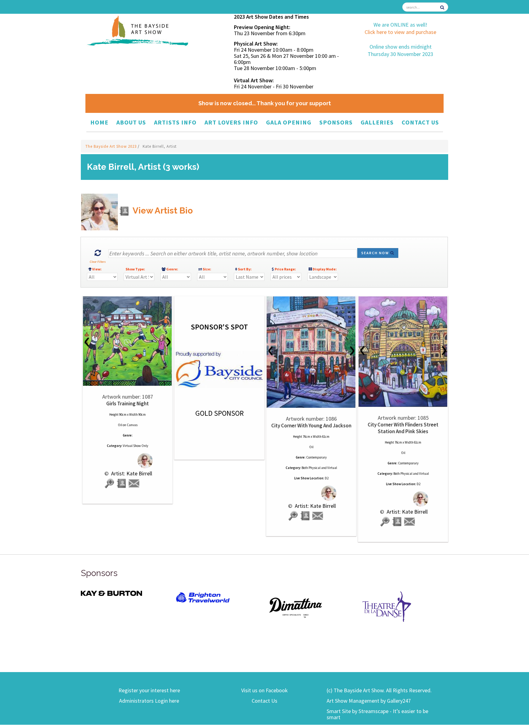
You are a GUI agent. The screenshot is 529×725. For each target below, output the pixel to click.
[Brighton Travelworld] (203, 597)
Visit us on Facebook (264, 690)
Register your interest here (149, 690)
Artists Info (175, 122)
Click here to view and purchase (400, 31)
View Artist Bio (162, 211)
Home (99, 122)
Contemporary (316, 457)
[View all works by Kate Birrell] (127, 460)
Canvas (132, 425)
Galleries (377, 122)
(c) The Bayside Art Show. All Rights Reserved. (379, 690)
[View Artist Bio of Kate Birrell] (122, 483)
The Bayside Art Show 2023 (111, 146)
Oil (120, 425)
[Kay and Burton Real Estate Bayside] (111, 593)
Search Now (375, 253)
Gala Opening (288, 122)
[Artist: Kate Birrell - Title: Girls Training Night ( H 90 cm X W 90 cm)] (127, 341)
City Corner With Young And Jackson (311, 425)
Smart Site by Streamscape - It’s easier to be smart (377, 714)
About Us (131, 122)
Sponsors (336, 122)
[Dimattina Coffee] (295, 607)
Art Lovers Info (231, 122)
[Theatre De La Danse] (387, 606)
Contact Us (420, 122)
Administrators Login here (149, 700)
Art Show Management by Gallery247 (369, 700)
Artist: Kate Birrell (131, 473)
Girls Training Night (127, 403)
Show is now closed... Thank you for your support (264, 103)
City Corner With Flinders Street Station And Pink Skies (403, 428)
